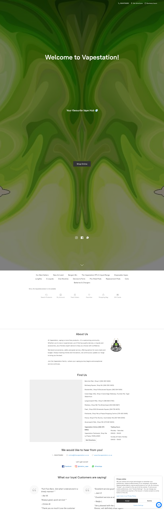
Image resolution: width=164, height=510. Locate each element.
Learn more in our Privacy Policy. (126, 496)
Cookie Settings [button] (138, 505)
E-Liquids (50, 279)
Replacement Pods (113, 279)
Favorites (89, 297)
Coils (127, 279)
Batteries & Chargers (82, 283)
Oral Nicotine (63, 279)
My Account (61, 297)
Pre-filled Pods (95, 279)
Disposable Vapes (121, 275)
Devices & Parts (79, 279)
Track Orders (75, 297)
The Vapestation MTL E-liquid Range (96, 275)
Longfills (38, 279)
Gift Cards (117, 297)
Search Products (46, 297)
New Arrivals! (58, 275)
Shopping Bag (103, 297)
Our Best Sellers (42, 275)
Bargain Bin (72, 275)
